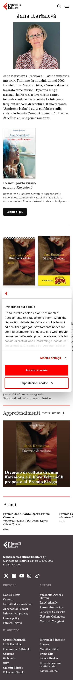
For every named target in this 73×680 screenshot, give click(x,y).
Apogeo (44, 644)
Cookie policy (11, 618)
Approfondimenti (31, 413)
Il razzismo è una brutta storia (51, 664)
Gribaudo (9, 658)
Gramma (8, 654)
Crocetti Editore (13, 668)
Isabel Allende (49, 602)
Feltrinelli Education (52, 640)
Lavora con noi (49, 671)
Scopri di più (15, 212)
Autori (45, 585)
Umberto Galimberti (52, 616)
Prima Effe (46, 654)
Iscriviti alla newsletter (17, 604)
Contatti (8, 599)
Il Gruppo (11, 630)
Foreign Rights (12, 623)
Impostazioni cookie (34, 383)
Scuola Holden (49, 658)
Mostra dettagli (50, 358)
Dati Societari (11, 595)
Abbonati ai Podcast (15, 609)
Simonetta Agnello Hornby (51, 596)
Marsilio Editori (49, 649)
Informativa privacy (15, 613)
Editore (10, 585)
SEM (6, 663)
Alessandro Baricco (51, 607)
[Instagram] (36, 576)
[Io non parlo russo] (19, 153)
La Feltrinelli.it (12, 644)
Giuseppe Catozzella (52, 612)
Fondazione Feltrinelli (16, 649)
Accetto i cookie (36, 370)
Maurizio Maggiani (52, 621)
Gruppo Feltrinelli (14, 640)
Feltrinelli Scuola (13, 672)
